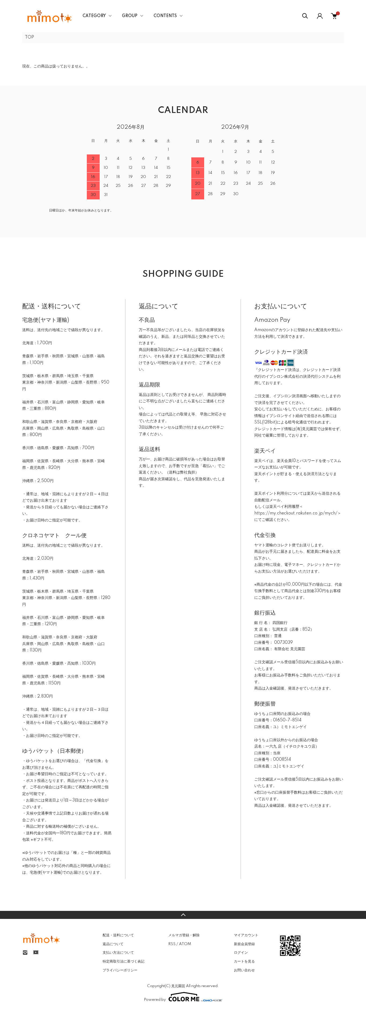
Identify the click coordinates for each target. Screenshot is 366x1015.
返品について (113, 944)
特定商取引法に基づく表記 (123, 961)
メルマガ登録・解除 (184, 935)
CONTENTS (165, 16)
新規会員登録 (244, 944)
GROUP (129, 16)
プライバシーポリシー (120, 970)
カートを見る (244, 961)
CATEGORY (94, 16)
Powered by (155, 1000)
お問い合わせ (244, 970)
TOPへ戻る (183, 915)
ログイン (241, 953)
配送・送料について (118, 935)
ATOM (185, 944)
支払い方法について (118, 953)
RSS (171, 944)
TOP (29, 37)
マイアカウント (246, 935)
